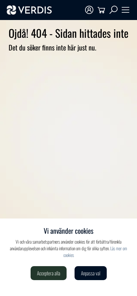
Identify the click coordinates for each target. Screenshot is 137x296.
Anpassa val (90, 273)
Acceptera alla (48, 273)
